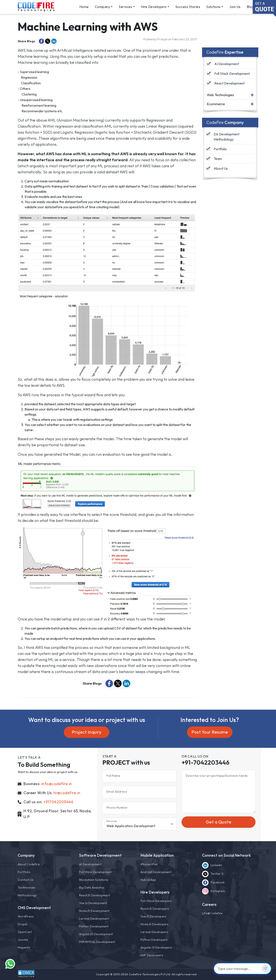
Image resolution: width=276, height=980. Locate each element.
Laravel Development (94, 919)
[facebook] (41, 41)
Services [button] (125, 7)
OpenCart (25, 932)
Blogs (251, 7)
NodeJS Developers (154, 924)
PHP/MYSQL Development (97, 942)
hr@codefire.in (66, 792)
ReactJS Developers (155, 909)
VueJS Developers (153, 916)
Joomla (23, 940)
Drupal (22, 924)
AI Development (226, 64)
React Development (229, 83)
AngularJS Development (96, 934)
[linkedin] (53, 41)
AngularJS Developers (156, 947)
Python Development (94, 926)
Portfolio (220, 149)
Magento (24, 947)
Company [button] (102, 7)
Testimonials (26, 887)
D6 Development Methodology (227, 137)
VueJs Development (93, 903)
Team (218, 159)
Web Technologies (220, 95)
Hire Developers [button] (154, 7)
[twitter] (47, 41)
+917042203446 (58, 801)
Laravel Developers (154, 932)
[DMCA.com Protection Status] (26, 974)
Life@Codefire (212, 913)
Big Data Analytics (92, 887)
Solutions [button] (213, 7)
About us (221, 168)
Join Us (235, 7)
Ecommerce (216, 104)
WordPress (26, 916)
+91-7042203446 (205, 762)
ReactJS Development (94, 895)
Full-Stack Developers (156, 901)
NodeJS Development (94, 911)
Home (84, 7)
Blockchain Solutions (93, 880)
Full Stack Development (232, 73)
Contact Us (25, 880)
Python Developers (154, 940)
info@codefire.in (56, 783)
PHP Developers (152, 955)
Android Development (156, 872)
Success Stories (187, 7)
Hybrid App (148, 880)
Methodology (27, 895)
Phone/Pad (149, 864)
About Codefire (29, 864)
